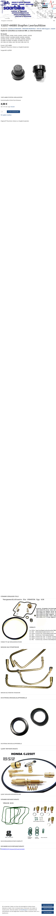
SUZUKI (53, 29)
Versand (12, 106)
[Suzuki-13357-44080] (28, 73)
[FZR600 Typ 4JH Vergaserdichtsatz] (28, 619)
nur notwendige (47, 905)
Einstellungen (48, 909)
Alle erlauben (48, 912)
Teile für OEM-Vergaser (43, 29)
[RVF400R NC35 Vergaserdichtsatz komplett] (28, 876)
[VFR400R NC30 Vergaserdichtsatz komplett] (28, 820)
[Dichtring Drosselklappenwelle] (28, 721)
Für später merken (6, 115)
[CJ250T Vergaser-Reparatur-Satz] (28, 772)
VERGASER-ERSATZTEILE (29, 29)
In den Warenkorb (13, 111)
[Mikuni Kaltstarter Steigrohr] (28, 670)
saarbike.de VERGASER (14, 29)
